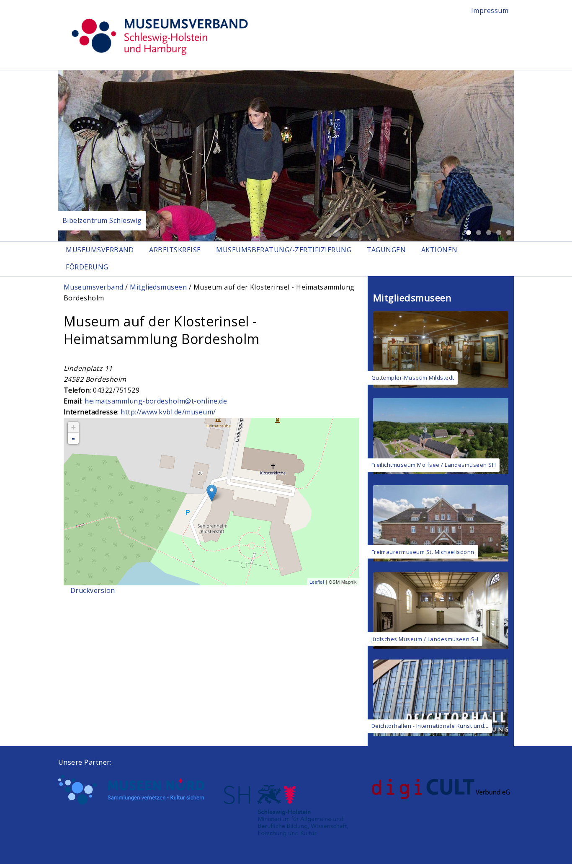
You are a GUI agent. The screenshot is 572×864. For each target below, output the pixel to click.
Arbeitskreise (175, 249)
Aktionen (439, 249)
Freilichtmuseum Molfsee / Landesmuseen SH (433, 464)
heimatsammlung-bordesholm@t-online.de (156, 401)
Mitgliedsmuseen (158, 287)
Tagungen (386, 249)
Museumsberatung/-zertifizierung (283, 249)
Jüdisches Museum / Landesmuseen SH (425, 639)
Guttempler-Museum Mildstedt (412, 377)
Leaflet (316, 581)
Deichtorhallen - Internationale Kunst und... (430, 725)
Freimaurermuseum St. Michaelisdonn (422, 552)
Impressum (489, 10)
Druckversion (92, 590)
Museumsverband (100, 249)
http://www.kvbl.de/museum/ (168, 411)
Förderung (87, 267)
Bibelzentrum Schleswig (102, 220)
